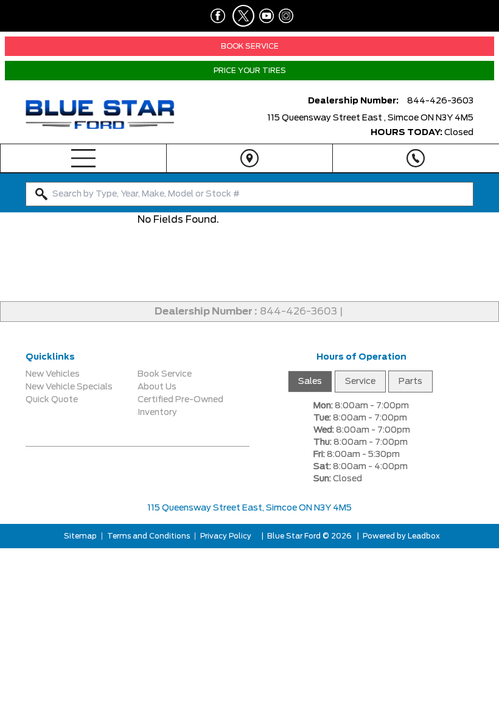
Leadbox (423, 536)
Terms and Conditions (148, 536)
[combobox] (249, 194)
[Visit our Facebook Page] (215, 16)
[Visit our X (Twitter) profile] (239, 16)
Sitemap (80, 536)
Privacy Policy (225, 536)
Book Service (165, 374)
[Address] (249, 158)
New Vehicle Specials (69, 387)
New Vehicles (53, 374)
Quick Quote (52, 400)
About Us (157, 387)
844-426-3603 (298, 311)
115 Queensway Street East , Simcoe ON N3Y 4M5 (370, 118)
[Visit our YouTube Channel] (264, 16)
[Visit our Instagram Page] (283, 16)
